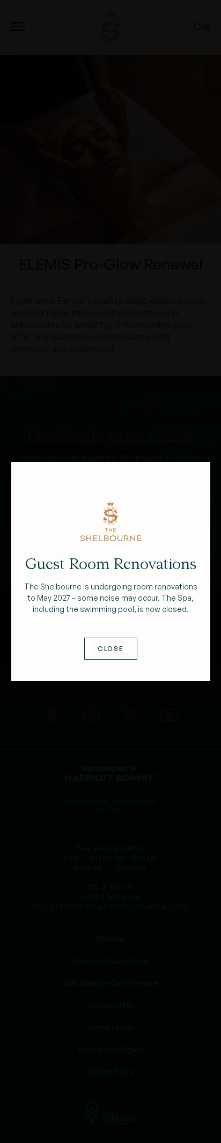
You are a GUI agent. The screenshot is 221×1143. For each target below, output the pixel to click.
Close (110, 649)
